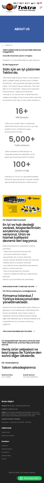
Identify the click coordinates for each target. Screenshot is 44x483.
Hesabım (5, 446)
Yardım (4, 459)
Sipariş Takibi (6, 455)
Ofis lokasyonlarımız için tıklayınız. (17, 331)
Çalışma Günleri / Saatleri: (11, 419)
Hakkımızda (6, 432)
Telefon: (4, 406)
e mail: (4, 409)
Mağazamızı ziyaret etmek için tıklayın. (18, 287)
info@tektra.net (12, 409)
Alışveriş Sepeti (7, 449)
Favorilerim (5, 452)
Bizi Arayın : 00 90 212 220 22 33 (18, 406)
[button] (30, 478)
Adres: (4, 412)
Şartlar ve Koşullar (8, 435)
